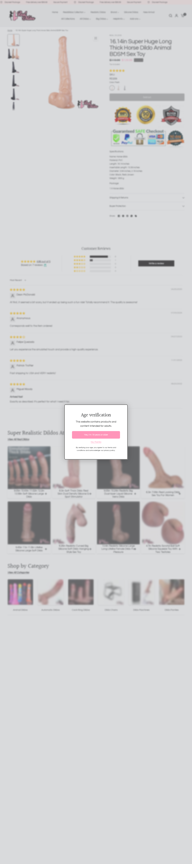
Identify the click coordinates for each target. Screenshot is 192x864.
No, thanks (96, 442)
